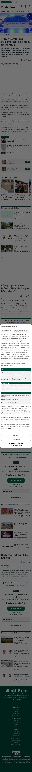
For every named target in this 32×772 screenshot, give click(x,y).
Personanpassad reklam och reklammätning (11, 375)
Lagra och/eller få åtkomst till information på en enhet (13, 372)
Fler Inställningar (16, 439)
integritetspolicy (6, 428)
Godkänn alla (16, 435)
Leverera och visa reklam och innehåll (9, 399)
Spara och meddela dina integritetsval (9, 402)
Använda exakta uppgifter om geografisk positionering (13, 385)
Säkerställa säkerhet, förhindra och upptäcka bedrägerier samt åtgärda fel (15, 396)
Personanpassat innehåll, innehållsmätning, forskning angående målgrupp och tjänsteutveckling (13, 378)
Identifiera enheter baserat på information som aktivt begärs (15, 389)
